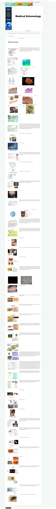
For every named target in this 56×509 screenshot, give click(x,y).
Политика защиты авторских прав (43, 0)
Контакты (49, 0)
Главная (35, 0)
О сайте (38, 0)
